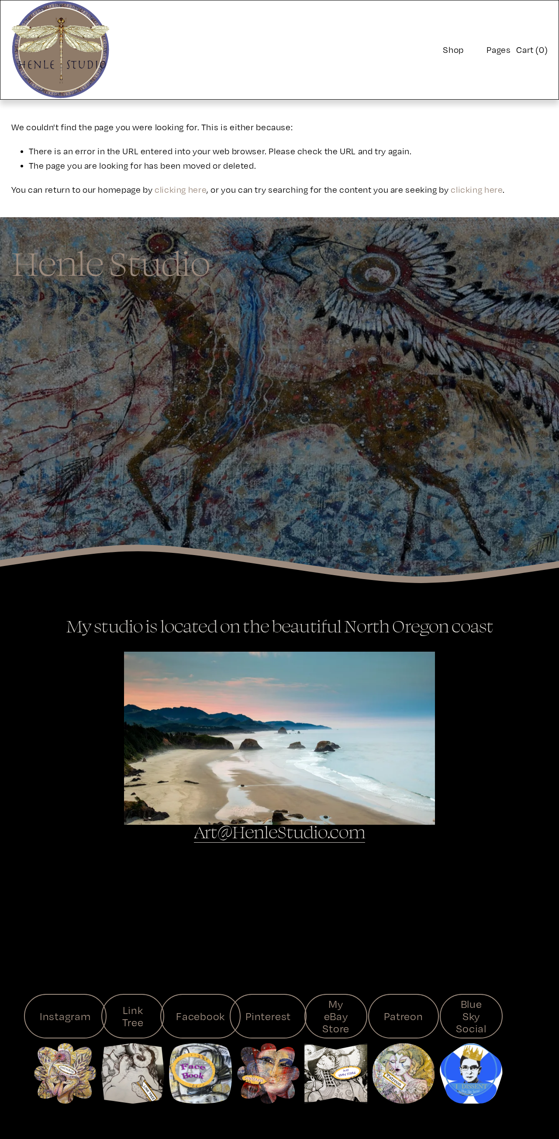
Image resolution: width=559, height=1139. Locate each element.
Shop (453, 50)
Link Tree (133, 1016)
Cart (532, 50)
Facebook (200, 1016)
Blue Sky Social (471, 1016)
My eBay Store (335, 1016)
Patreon (403, 1016)
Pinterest (268, 1016)
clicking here (181, 189)
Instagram (65, 1016)
